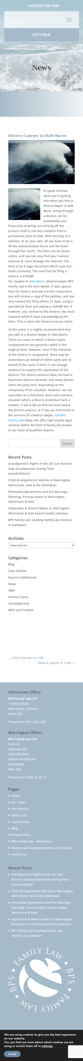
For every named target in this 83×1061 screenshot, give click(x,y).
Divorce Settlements (22, 577)
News (12, 584)
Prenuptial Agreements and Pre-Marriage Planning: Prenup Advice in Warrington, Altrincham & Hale (38, 497)
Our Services (20, 809)
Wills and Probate (21, 610)
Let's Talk (41, 34)
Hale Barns (37, 281)
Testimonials (20, 822)
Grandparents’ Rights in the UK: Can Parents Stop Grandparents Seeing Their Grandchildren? (40, 469)
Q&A (11, 590)
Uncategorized (18, 603)
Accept (12, 1054)
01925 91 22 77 (35, 777)
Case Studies (17, 571)
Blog (11, 564)
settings (47, 1046)
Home (15, 796)
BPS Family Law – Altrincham (31, 841)
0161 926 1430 (35, 722)
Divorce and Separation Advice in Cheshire (41, 848)
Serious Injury (18, 597)
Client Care (19, 815)
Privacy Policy (21, 835)
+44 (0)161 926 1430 (43, 5)
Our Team (18, 802)
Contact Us (19, 854)
